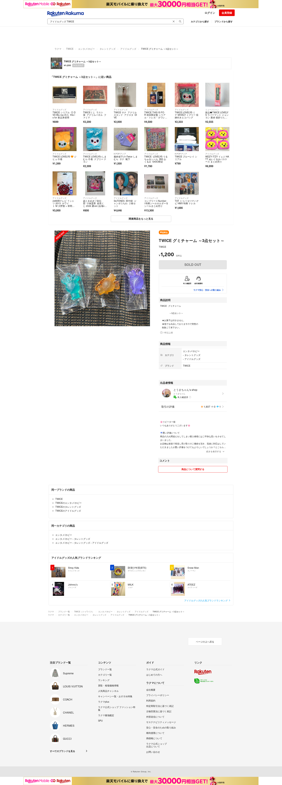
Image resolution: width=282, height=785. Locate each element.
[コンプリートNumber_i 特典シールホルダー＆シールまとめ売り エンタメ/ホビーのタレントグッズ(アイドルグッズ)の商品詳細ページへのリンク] (156, 183)
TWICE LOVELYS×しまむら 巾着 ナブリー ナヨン (94, 159)
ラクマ (58, 48)
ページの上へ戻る (205, 641)
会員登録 (227, 13)
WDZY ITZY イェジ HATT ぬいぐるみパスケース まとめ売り (217, 159)
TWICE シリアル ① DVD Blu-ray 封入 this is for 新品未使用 (64, 115)
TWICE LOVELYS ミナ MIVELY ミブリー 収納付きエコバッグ (186, 115)
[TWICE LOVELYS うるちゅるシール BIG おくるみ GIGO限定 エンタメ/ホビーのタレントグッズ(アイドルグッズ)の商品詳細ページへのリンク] (156, 139)
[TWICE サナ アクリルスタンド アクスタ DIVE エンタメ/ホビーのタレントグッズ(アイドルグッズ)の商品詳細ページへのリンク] (126, 95)
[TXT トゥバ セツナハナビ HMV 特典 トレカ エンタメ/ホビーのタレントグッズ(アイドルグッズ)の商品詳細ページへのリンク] (187, 183)
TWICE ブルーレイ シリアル (186, 158)
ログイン (210, 13)
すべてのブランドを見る (62, 751)
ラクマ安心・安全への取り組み (207, 289)
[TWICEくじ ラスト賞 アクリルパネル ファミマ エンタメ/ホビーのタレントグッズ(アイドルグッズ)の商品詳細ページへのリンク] (95, 95)
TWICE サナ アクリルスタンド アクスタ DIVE (125, 115)
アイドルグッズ (128, 48)
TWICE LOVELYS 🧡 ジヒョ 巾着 (64, 158)
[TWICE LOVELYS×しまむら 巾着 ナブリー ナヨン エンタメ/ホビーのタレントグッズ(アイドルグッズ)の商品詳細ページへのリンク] (95, 139)
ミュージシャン (212, 109)
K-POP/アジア (120, 153)
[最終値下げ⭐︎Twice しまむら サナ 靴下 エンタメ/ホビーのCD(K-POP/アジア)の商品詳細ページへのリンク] (126, 139)
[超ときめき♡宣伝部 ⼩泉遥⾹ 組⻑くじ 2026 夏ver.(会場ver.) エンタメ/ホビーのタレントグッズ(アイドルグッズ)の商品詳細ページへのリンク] (95, 183)
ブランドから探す (223, 21)
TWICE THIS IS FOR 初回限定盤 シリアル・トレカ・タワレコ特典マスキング (155, 116)
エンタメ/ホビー (86, 48)
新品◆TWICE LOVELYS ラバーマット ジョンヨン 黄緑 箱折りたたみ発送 (217, 116)
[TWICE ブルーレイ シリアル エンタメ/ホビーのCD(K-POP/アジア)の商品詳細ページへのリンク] (187, 139)
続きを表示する (213, 451)
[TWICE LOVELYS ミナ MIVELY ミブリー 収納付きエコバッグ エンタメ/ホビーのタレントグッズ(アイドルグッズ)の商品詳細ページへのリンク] (187, 95)
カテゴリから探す (200, 21)
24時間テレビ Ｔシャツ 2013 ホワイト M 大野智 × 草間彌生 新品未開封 (63, 204)
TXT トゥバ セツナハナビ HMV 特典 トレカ (187, 202)
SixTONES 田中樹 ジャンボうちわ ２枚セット (125, 203)
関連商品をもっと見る (141, 218)
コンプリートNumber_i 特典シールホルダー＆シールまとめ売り (156, 203)
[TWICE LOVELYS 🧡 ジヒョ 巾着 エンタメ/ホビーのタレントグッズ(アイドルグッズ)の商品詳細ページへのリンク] (65, 139)
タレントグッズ (108, 48)
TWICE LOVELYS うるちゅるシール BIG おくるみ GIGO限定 (156, 159)
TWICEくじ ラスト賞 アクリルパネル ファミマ (94, 115)
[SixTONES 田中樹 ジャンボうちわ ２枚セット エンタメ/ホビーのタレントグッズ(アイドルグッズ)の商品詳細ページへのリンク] (126, 183)
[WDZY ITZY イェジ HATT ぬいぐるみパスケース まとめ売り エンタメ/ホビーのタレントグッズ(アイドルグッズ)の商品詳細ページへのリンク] (217, 139)
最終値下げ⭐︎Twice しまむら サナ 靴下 (126, 158)
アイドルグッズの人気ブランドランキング (206, 600)
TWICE (69, 48)
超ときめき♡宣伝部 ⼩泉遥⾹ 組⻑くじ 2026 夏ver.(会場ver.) (94, 204)
